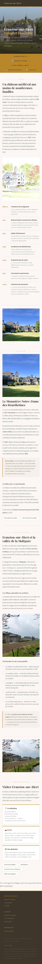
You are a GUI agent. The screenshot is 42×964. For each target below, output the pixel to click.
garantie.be (9, 886)
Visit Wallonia (24, 865)
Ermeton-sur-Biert (12, 3)
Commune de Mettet (9, 865)
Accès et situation (9, 918)
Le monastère (8, 903)
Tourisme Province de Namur (12, 869)
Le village (6, 906)
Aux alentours (8, 922)
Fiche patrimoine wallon (10, 518)
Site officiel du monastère (30, 518)
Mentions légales (9, 931)
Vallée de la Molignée (10, 874)
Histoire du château (9, 900)
